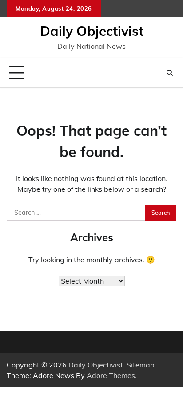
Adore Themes (111, 375)
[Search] (169, 72)
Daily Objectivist (91, 31)
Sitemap (141, 364)
